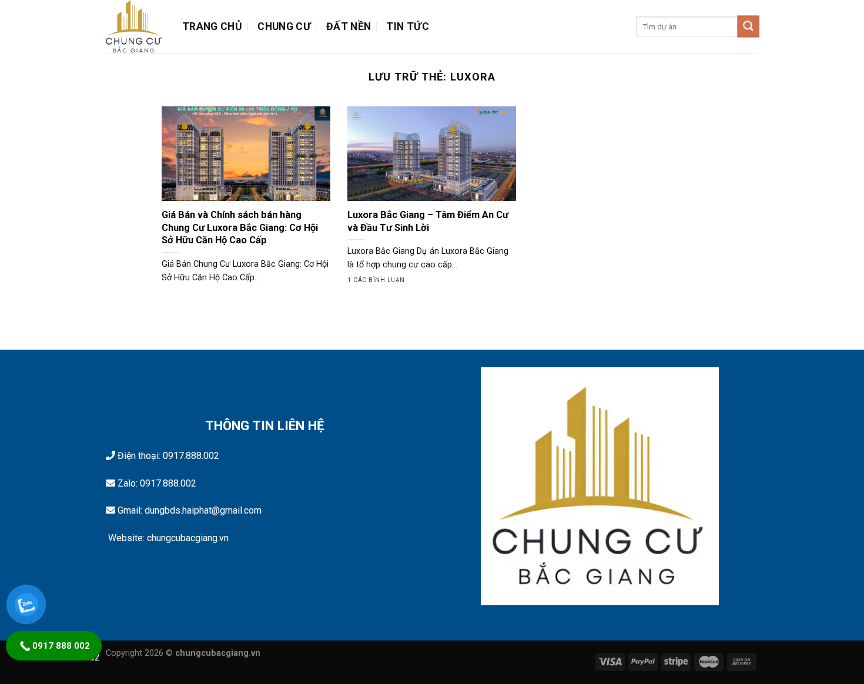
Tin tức (407, 26)
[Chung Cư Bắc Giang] (135, 26)
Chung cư (284, 26)
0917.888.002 (191, 455)
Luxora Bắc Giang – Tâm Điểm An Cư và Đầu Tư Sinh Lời (427, 221)
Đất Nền (348, 26)
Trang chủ (212, 26)
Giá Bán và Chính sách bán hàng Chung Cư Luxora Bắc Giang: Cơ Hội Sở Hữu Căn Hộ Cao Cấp (240, 227)
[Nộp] (748, 26)
